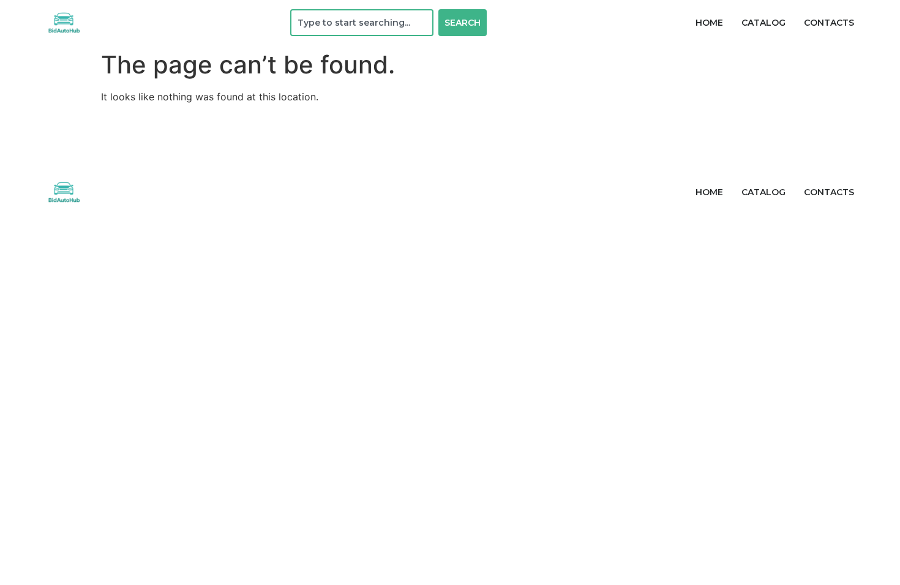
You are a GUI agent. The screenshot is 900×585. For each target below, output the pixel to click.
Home (709, 22)
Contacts (829, 22)
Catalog (763, 22)
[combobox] (361, 22)
